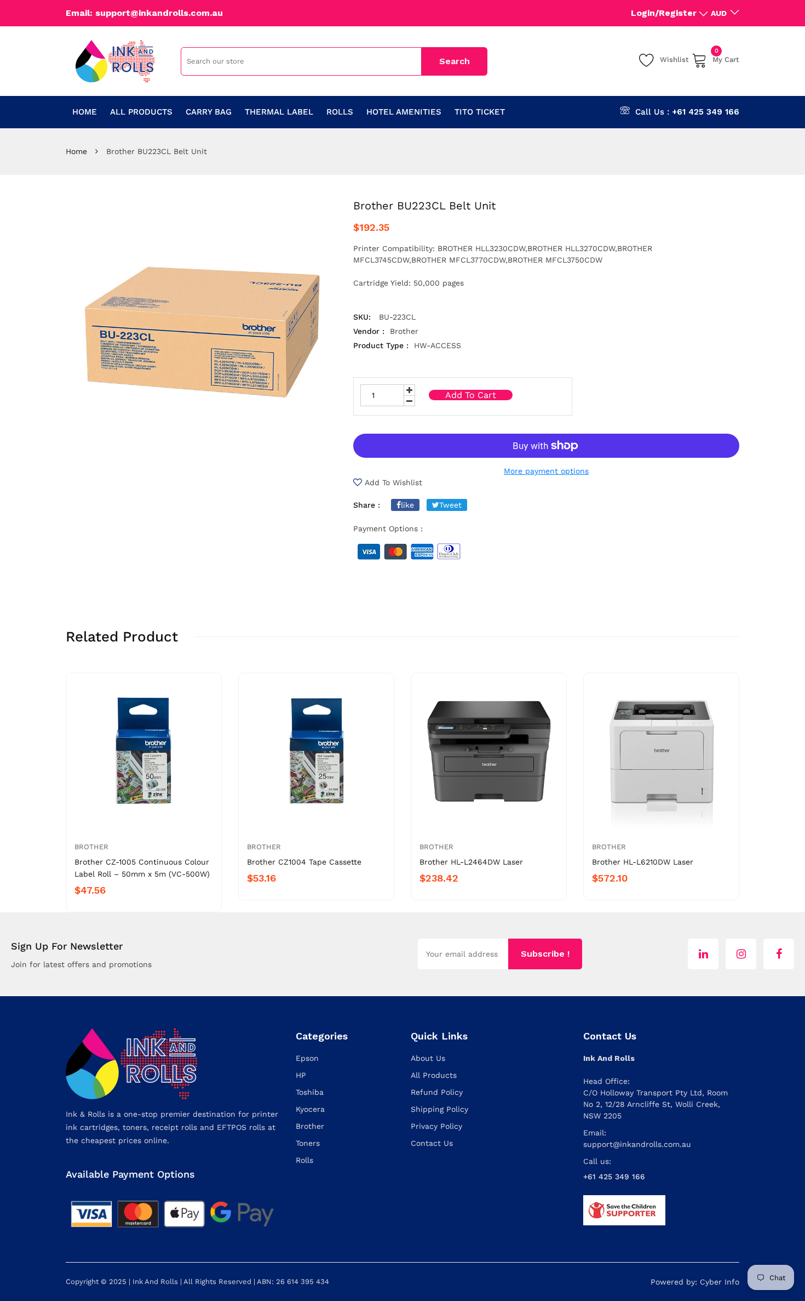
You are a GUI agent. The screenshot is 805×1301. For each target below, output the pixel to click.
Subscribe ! (545, 953)
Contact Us (432, 1143)
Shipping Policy (439, 1109)
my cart (725, 58)
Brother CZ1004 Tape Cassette (304, 861)
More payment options (546, 471)
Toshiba (310, 1092)
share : (366, 505)
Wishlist (674, 59)
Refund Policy (437, 1092)
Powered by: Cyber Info (695, 1281)
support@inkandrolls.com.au (637, 1144)
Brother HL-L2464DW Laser (471, 861)
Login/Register (664, 13)
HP (301, 1075)
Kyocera (310, 1109)
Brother (91, 847)
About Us (428, 1058)
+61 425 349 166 (705, 112)
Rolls (304, 1160)
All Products (434, 1075)
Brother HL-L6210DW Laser (642, 861)
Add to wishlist (393, 482)
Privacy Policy (436, 1126)
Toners (308, 1143)
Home (76, 151)
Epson (307, 1058)
